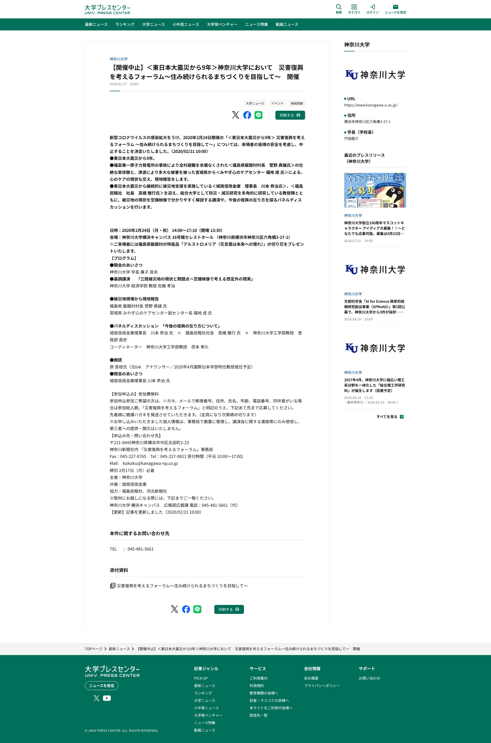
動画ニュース (204, 730)
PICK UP (201, 678)
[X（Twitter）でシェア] (236, 115)
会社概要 (311, 678)
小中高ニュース (206, 707)
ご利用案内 (258, 678)
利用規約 (257, 685)
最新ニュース (204, 685)
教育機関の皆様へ (264, 692)
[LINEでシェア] (258, 115)
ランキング (203, 692)
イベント (277, 103)
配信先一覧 (258, 715)
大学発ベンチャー (208, 715)
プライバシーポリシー (322, 685)
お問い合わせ (369, 678)
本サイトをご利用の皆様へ (271, 707)
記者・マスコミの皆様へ (269, 700)
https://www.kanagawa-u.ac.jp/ (370, 104)
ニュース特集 (204, 722)
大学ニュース (255, 103)
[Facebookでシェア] (247, 115)
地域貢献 (297, 103)
